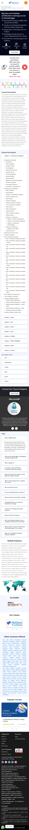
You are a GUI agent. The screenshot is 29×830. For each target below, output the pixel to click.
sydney (8, 691)
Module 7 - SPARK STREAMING (12, 341)
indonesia (14, 677)
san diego (21, 687)
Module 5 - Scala (9, 331)
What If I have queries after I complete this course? (15, 481)
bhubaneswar (15, 643)
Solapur (17, 662)
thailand (16, 691)
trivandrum (16, 664)
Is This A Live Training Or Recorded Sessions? (14, 509)
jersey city (9, 678)
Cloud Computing (9, 780)
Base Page (6, 640)
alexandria (18, 668)
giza (14, 675)
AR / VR (14, 768)
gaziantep (5, 675)
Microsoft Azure (20, 780)
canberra (5, 673)
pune (21, 661)
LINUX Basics (8, 362)
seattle (15, 689)
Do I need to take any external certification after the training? (13, 468)
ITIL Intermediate (6, 803)
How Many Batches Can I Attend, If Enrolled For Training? (14, 503)
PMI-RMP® (4, 799)
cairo (19, 671)
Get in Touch (14, 393)
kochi (19, 655)
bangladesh (23, 670)
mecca (17, 680)
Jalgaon (12, 652)
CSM (13, 799)
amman (24, 668)
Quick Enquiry (14, 52)
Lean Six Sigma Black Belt (8, 787)
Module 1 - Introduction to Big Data (14, 156)
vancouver (13, 693)
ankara (4, 670)
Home (2, 6)
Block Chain (4, 769)
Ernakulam (16, 647)
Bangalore (23, 641)
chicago (10, 673)
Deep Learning (11, 791)
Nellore (4, 661)
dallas (13, 673)
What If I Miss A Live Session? (12, 515)
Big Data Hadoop (5, 793)
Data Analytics (5, 795)
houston (8, 677)
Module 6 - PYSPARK (10, 336)
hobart (21, 675)
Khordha (12, 654)
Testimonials (16, 46)
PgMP (9, 799)
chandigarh (23, 643)
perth (9, 685)
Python (6, 381)
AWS (6, 372)
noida (13, 661)
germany (10, 675)
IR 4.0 (18, 768)
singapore (20, 689)
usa (9, 693)
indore (20, 650)
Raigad (4, 662)
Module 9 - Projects (10, 350)
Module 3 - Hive (9, 322)
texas (11, 691)
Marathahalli (6, 659)
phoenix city (22, 685)
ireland (19, 677)
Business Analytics (16, 793)
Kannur (24, 652)
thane (24, 662)
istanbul (24, 677)
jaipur (24, 650)
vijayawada (5, 666)
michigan (5, 682)
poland (4, 687)
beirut (4, 671)
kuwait (24, 678)
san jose (10, 689)
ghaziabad (17, 648)
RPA (25, 778)
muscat (15, 682)
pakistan (5, 685)
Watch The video (14, 76)
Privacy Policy (17, 757)
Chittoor (24, 645)
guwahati (10, 650)
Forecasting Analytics (7, 776)
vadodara (23, 664)
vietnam (24, 693)
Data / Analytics (8, 6)
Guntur (11, 648)
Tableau (18, 791)
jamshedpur (5, 652)
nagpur (9, 661)
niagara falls (17, 684)
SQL (6, 357)
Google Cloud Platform (7, 782)
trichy (4, 664)
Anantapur (5, 641)
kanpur (14, 655)
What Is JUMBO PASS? (10, 438)
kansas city (15, 678)
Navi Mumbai (18, 659)
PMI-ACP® (20, 797)
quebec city (10, 687)
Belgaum (18, 641)
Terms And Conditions (7, 757)
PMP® (15, 797)
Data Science (18, 795)
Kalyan (9, 655)
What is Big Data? (9, 463)
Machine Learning (6, 768)
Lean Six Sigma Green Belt (8, 786)
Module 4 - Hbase (9, 327)
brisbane (14, 671)
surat (20, 662)
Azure (6, 376)
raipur (8, 662)
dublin (24, 673)
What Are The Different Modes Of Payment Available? (13, 534)
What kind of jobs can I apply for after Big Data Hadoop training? (15, 475)
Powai (24, 661)
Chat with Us (9, 826)
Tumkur (10, 664)
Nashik (24, 659)
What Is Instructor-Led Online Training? (15, 497)
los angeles (11, 680)
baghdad (17, 670)
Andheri (11, 640)
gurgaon (5, 650)
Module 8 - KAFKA (9, 345)
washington (5, 694)
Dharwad (5, 647)
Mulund (11, 659)
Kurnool (4, 655)
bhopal (8, 643)
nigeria (24, 684)
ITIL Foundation (19, 801)
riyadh (15, 687)
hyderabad (15, 650)
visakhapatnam (12, 666)
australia (13, 670)
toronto (21, 691)
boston (9, 671)
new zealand (9, 684)
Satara (12, 662)
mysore (24, 657)
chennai (5, 645)
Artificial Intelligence (20, 766)
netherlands (20, 682)
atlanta (8, 670)
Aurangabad (12, 641)
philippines (15, 685)
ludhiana (11, 657)
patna (17, 661)
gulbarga (24, 648)
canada (24, 671)
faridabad (23, 647)
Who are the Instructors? (11, 487)
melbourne (23, 680)
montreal (10, 682)
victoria (19, 693)
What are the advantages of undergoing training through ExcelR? (15, 457)
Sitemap (12, 759)
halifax (17, 675)
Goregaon (5, 648)
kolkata (24, 655)
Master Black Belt (6, 789)
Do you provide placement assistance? (15, 492)
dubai (20, 673)
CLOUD (6, 367)
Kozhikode (23, 654)
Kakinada (18, 652)
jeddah (4, 678)
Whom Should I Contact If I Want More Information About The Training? (15, 527)
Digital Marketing (18, 778)
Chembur (18, 645)
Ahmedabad (17, 640)
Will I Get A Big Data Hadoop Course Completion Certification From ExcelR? (15, 521)
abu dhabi (6, 668)
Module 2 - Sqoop (9, 317)
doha (17, 673)
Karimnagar (5, 654)
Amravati (24, 640)
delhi (10, 647)
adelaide (12, 668)
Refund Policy (5, 759)
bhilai (4, 643)
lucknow (5, 657)
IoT (22, 768)
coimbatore (11, 645)
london (4, 680)
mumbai (18, 657)
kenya (20, 678)
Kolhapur (17, 654)
